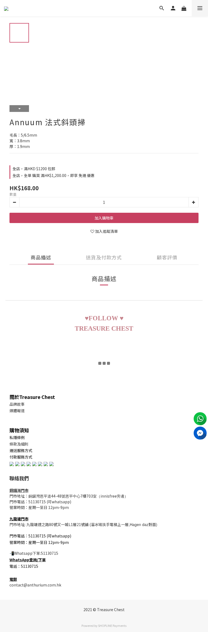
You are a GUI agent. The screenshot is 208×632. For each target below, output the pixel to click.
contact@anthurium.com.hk (35, 585)
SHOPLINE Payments (112, 625)
